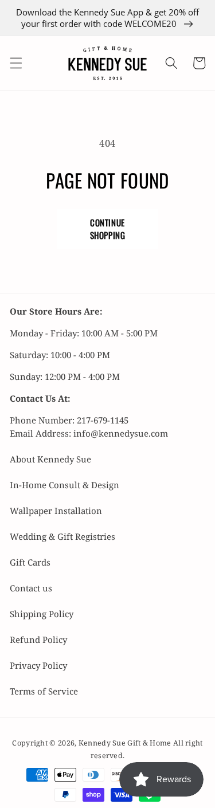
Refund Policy (38, 639)
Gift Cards (30, 562)
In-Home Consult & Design (64, 485)
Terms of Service (44, 691)
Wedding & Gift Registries (62, 536)
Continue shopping (108, 228)
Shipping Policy (41, 613)
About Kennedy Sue (50, 459)
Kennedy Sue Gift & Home (126, 743)
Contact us (31, 588)
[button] (15, 63)
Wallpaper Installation (56, 510)
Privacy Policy (38, 665)
